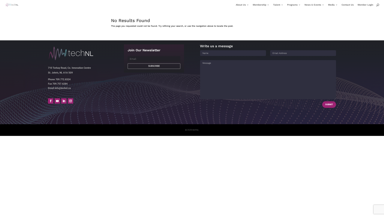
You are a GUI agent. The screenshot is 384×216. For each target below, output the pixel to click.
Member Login (365, 5)
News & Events (312, 5)
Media (331, 5)
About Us (241, 5)
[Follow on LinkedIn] (64, 101)
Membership (259, 5)
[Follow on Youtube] (57, 101)
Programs (292, 5)
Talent (276, 5)
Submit (329, 104)
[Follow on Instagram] (70, 101)
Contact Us (348, 5)
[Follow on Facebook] (50, 101)
